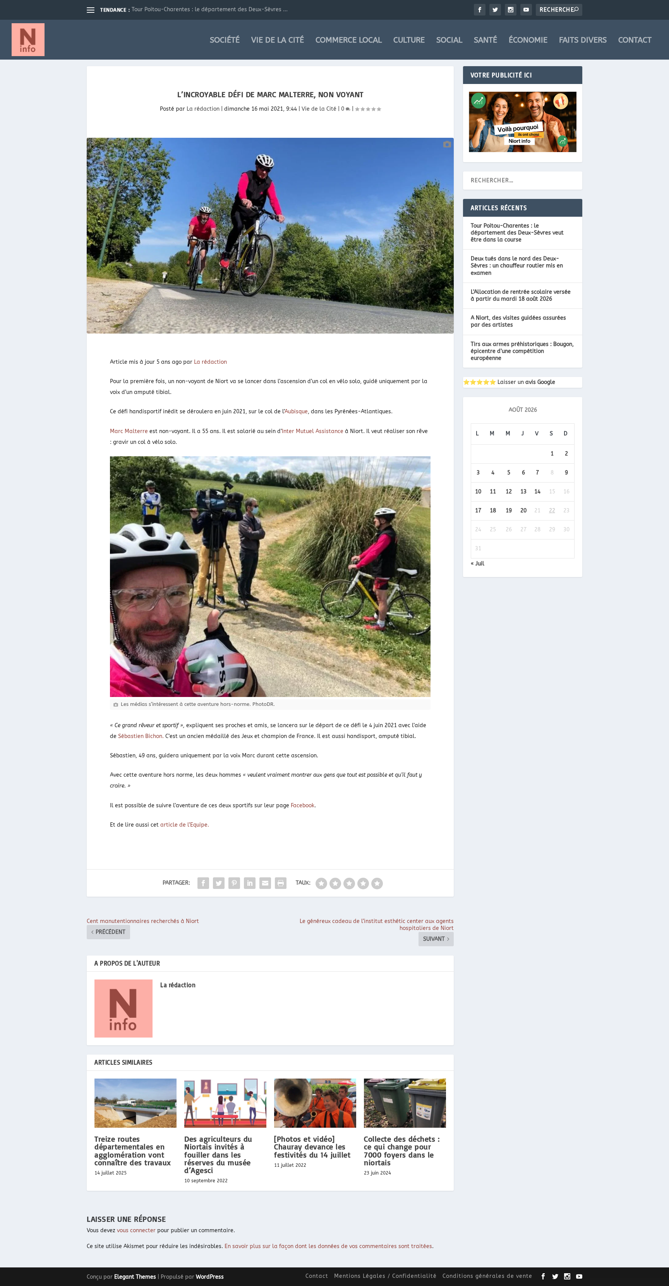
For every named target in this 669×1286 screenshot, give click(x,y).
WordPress (210, 1277)
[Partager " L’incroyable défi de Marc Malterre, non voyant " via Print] (280, 883)
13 (523, 491)
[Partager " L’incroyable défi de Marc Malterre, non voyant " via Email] (265, 883)
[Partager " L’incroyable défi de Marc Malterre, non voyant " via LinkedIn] (249, 883)
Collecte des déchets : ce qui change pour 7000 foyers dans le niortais (401, 1150)
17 (478, 510)
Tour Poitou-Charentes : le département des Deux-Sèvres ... (210, 9)
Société (225, 41)
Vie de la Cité (277, 41)
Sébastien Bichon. (141, 736)
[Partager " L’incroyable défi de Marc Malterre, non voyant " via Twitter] (218, 883)
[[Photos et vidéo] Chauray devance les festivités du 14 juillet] (315, 1103)
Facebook (301, 805)
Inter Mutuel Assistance (312, 431)
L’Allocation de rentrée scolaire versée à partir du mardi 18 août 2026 (521, 295)
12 (509, 491)
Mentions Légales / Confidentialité (385, 1276)
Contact (635, 41)
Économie (528, 41)
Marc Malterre (129, 431)
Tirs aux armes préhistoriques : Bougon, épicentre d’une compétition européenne (522, 351)
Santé (485, 41)
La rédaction (203, 109)
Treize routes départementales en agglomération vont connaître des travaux (132, 1150)
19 (509, 510)
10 (478, 491)
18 (493, 510)
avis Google (540, 382)
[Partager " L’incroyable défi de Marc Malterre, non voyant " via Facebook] (203, 883)
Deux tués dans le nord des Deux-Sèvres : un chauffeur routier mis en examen (517, 265)
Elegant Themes (135, 1277)
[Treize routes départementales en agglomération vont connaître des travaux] (135, 1103)
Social (449, 41)
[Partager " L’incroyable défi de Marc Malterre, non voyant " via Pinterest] (234, 883)
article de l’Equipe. (184, 825)
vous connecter (136, 1230)
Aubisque (296, 411)
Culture (409, 41)
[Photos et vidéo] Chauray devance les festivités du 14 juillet (312, 1146)
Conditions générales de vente (487, 1276)
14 (537, 491)
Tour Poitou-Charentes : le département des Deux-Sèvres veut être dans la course (517, 233)
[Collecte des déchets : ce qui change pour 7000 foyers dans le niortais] (405, 1103)
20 (523, 510)
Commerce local (349, 41)
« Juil (477, 563)
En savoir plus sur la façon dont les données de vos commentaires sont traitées (328, 1246)
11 (493, 491)
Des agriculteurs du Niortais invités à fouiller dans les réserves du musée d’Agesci (218, 1154)
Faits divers (583, 41)
